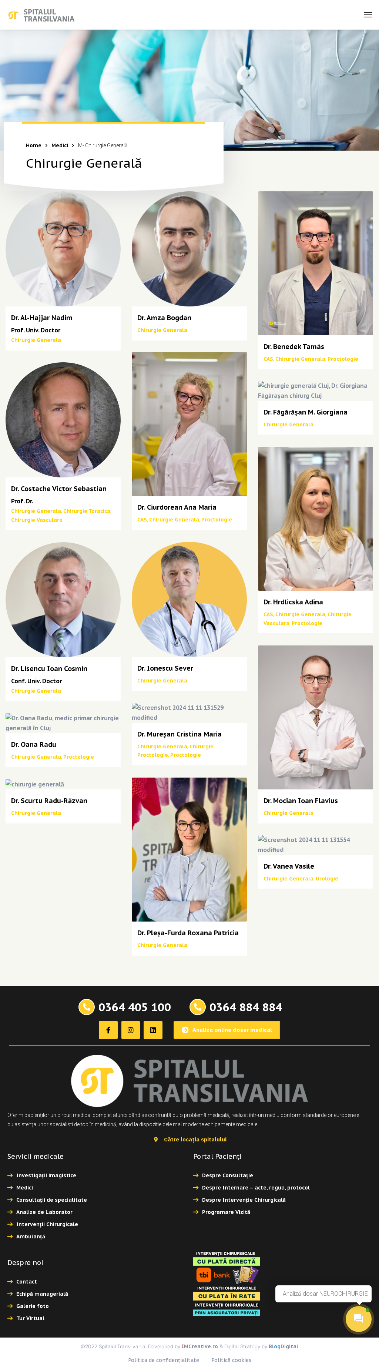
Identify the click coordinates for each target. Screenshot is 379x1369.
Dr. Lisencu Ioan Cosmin (49, 668)
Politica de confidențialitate (163, 1360)
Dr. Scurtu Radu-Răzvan (49, 800)
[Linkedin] (153, 1030)
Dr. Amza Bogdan (164, 317)
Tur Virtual (30, 1318)
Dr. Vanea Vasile (289, 866)
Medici (59, 145)
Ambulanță (30, 1236)
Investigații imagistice (46, 1175)
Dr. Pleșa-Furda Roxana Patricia (188, 933)
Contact (26, 1281)
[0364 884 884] (198, 1007)
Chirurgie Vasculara (37, 520)
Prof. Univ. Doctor (35, 330)
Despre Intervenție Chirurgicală (244, 1200)
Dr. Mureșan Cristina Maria (179, 734)
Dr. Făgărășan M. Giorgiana (306, 412)
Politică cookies (231, 1360)
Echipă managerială (42, 1294)
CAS (268, 359)
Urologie (327, 878)
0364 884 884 (245, 1007)
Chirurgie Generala (36, 340)
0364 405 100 (134, 1007)
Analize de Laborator (44, 1212)
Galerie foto (32, 1306)
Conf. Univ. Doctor (36, 681)
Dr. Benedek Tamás (294, 346)
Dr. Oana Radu (33, 744)
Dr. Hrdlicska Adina (293, 602)
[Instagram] (130, 1030)
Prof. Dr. (22, 501)
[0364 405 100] (86, 1007)
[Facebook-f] (108, 1030)
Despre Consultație (227, 1175)
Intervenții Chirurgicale (47, 1224)
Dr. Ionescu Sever (165, 668)
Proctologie (343, 359)
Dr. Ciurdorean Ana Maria (177, 507)
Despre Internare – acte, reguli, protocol (256, 1187)
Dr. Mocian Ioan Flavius (301, 800)
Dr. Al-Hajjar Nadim (42, 317)
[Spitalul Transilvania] (40, 15)
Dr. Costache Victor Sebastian (59, 488)
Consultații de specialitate (51, 1200)
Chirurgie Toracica (86, 511)
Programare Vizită (226, 1212)
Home (33, 145)
